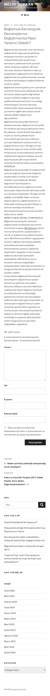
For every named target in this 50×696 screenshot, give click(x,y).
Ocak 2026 (9, 590)
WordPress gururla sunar (15, 689)
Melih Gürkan (18, 4)
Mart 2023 (9, 624)
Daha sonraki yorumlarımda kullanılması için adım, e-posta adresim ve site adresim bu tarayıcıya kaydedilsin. (24, 431)
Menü (26, 15)
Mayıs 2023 (10, 619)
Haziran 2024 (10, 602)
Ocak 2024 (9, 607)
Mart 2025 (9, 596)
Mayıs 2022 (10, 641)
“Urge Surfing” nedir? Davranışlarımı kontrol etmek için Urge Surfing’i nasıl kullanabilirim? (22, 558)
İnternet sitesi (11, 413)
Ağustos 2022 (11, 636)
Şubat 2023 (10, 630)
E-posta (8, 399)
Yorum (8, 347)
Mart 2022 (9, 647)
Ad (6, 385)
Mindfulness (30, 228)
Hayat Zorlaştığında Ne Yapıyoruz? (20, 522)
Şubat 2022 (10, 652)
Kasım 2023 (10, 613)
